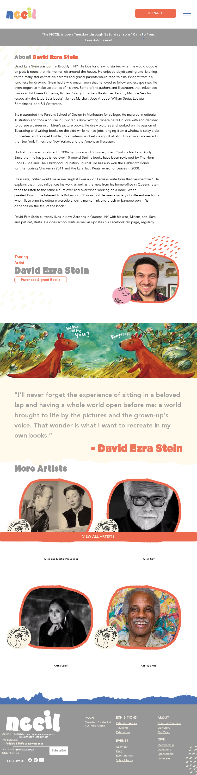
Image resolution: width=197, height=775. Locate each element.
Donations (164, 749)
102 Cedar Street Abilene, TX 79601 (12, 732)
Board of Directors (169, 723)
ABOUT (163, 717)
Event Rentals (125, 755)
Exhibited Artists (126, 723)
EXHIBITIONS (126, 717)
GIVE (161, 739)
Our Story (164, 728)
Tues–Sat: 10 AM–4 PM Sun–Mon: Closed (98, 724)
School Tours (124, 760)
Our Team (164, 732)
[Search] (144, 37)
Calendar (122, 747)
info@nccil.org (10, 740)
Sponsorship (165, 754)
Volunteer (164, 758)
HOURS (90, 717)
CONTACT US (10, 753)
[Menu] (187, 13)
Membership (166, 745)
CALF (119, 751)
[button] (40, 279)
